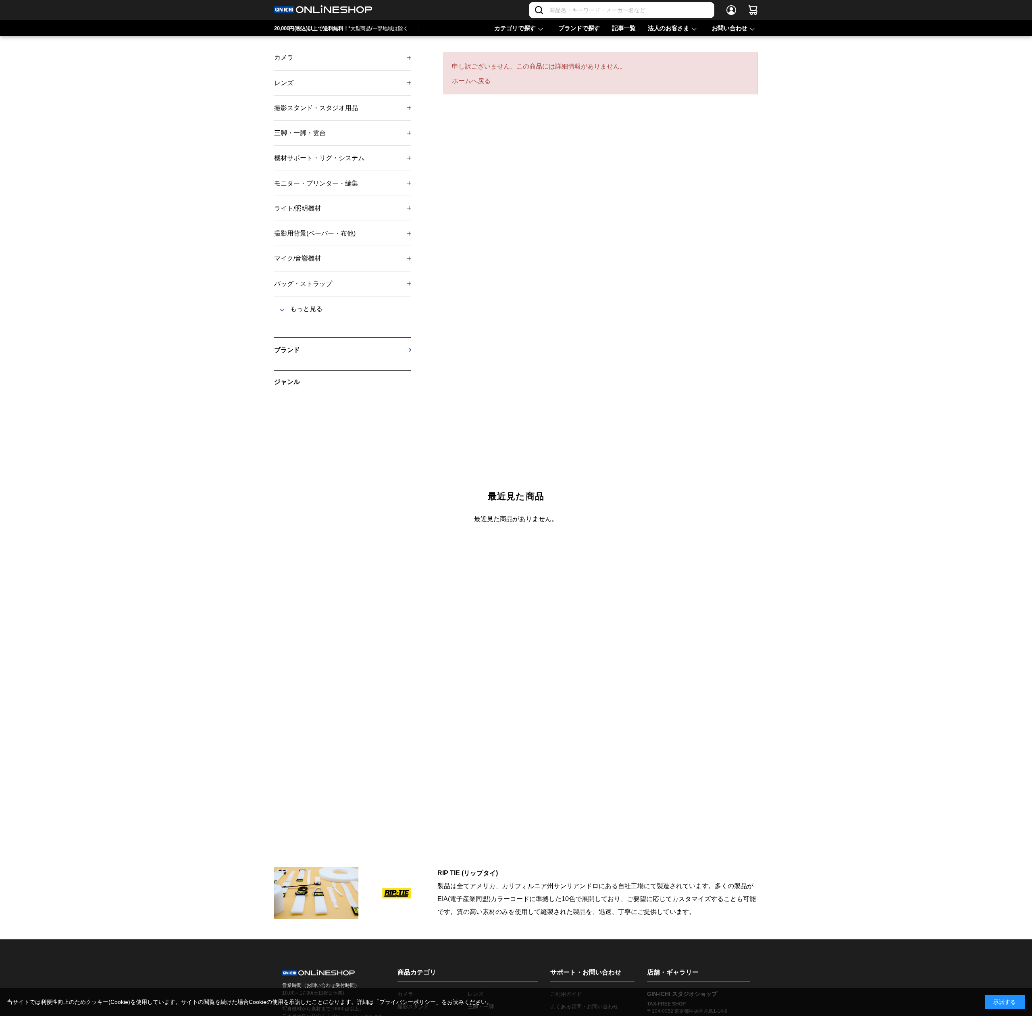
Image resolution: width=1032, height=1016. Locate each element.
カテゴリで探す (515, 28)
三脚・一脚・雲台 (300, 132)
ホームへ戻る (471, 80)
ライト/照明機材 (297, 208)
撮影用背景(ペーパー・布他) (315, 233)
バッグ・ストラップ (303, 283)
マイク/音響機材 (297, 258)
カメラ (283, 57)
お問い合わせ (729, 28)
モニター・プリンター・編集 (316, 183)
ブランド (287, 349)
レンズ (283, 82)
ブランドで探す (579, 28)
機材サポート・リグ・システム (319, 157)
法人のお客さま (668, 28)
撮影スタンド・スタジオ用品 (316, 107)
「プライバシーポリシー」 (407, 1002)
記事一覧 (624, 28)
